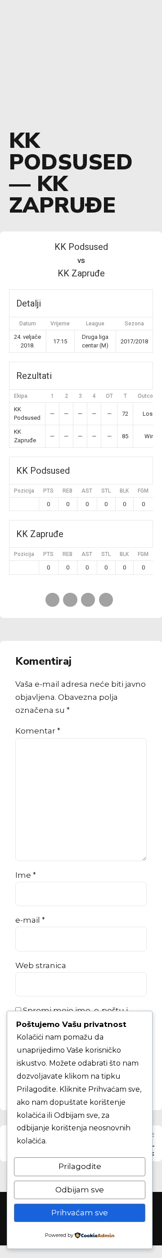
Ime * (25, 875)
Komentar (37, 730)
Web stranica (40, 965)
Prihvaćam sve (79, 1212)
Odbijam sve (79, 1189)
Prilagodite (79, 1166)
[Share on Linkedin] (88, 600)
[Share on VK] (106, 600)
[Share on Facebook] (52, 600)
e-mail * (30, 920)
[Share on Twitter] (70, 600)
